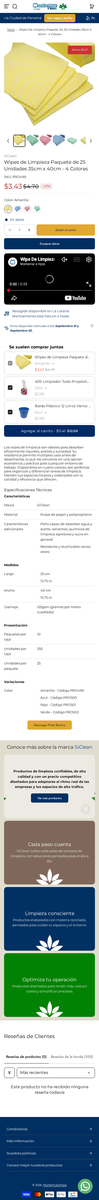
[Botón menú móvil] (7, 6)
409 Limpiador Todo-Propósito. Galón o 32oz (63, 381)
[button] (14, 6)
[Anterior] (8, 141)
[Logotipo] (49, 6)
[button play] (86, 809)
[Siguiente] (91, 141)
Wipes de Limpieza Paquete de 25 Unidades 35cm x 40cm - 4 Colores (63, 357)
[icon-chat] (85, 1186)
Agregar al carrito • (49, 431)
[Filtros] (9, 1073)
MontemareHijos (55, 1185)
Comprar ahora (49, 244)
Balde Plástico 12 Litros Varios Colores (63, 406)
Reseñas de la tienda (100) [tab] (72, 1056)
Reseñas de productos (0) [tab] (26, 1056)
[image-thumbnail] (19, 141)
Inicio (11, 29)
